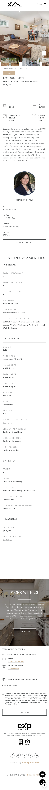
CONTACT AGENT (25, 242)
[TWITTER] (30, 755)
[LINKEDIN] (24, 755)
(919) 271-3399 (13, 668)
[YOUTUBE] (37, 755)
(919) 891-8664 (10, 218)
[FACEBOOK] (12, 755)
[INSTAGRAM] (18, 755)
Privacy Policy (10, 704)
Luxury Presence (31, 762)
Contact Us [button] (25, 631)
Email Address (9, 685)
